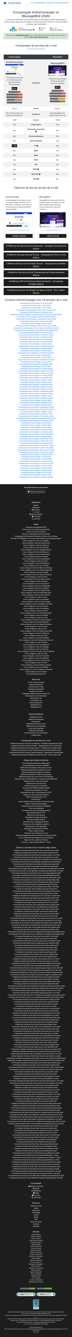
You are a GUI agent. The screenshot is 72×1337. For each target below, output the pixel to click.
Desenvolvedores (36, 714)
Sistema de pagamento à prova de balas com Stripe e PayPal (36, 835)
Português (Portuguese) (36, 1268)
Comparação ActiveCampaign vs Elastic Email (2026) (36, 346)
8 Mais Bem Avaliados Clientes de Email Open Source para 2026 (36, 1060)
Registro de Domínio (36, 691)
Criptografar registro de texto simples (36, 693)
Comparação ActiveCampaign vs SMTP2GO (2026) (36, 441)
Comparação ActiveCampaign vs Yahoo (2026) (36, 466)
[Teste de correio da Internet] (46, 1294)
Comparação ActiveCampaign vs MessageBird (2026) (36, 407)
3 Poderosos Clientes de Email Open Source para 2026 (36, 975)
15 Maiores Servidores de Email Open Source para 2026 (36, 959)
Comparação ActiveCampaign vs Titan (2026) (36, 457)
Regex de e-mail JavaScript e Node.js (36, 795)
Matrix (37, 1193)
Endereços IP (36, 721)
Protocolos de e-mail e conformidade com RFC (36, 792)
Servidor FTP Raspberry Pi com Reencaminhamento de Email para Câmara (36, 538)
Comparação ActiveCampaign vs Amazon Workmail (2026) (36, 317)
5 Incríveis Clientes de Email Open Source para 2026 (36, 1020)
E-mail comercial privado (36, 682)
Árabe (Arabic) (36, 1234)
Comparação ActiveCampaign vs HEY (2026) (36, 366)
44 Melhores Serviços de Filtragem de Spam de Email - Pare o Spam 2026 (36, 291)
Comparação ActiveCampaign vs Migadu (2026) (36, 411)
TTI (14, 146)
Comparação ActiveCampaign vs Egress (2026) (36, 344)
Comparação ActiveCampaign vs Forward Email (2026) (36, 353)
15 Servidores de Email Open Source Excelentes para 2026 (36, 882)
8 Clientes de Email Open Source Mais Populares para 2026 (36, 929)
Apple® (36, 505)
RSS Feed (37, 1197)
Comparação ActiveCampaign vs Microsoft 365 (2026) (36, 409)
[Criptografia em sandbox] (36, 131)
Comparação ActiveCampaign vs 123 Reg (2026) (36, 303)
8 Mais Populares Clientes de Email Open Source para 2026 (36, 1056)
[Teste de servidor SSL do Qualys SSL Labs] (14, 102)
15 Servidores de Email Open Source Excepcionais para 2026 (36, 877)
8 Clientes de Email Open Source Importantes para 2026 (36, 1096)
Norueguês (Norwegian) (36, 1264)
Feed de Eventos (36, 1206)
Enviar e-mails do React (36, 831)
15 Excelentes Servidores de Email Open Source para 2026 (36, 945)
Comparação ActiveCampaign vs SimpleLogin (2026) (36, 445)
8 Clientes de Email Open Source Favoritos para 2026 (36, 902)
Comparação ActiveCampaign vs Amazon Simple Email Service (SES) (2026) (36, 314)
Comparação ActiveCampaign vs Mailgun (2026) (36, 396)
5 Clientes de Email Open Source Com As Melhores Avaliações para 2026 (36, 1124)
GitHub (36, 1188)
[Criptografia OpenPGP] (39, 174)
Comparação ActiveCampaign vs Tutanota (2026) (36, 461)
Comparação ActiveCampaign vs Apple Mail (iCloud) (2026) (36, 319)
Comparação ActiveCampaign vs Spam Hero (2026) (36, 448)
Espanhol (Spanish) (36, 1272)
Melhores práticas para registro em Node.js (36, 772)
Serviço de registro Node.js (36, 819)
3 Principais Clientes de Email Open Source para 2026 (36, 938)
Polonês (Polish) (36, 1266)
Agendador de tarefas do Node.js (36, 817)
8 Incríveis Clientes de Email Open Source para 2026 (36, 956)
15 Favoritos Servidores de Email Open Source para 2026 (36, 1026)
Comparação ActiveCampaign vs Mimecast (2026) (36, 414)
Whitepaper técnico (36, 717)
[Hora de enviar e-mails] (37, 146)
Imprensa (36, 1224)
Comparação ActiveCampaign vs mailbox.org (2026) (36, 477)
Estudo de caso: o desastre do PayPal (36, 822)
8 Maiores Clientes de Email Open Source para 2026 (36, 961)
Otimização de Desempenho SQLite (36, 828)
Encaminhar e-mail (22, 35)
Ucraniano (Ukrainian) (36, 1280)
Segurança (36, 1210)
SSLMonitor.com (36, 707)
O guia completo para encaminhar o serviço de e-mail (36, 801)
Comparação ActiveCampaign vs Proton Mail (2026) (36, 434)
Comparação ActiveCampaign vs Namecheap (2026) (36, 416)
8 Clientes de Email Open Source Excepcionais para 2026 (36, 943)
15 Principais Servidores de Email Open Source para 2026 (36, 855)
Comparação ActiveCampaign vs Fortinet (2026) (36, 350)
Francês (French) (36, 1248)
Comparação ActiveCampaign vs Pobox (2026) (36, 425)
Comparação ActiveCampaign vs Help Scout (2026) (36, 371)
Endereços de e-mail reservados (36, 696)
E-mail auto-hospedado (36, 728)
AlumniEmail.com (36, 698)
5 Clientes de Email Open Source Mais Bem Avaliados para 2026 (36, 871)
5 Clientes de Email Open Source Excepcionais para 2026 (36, 880)
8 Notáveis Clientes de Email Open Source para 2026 (36, 1015)
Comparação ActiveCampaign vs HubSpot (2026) (36, 375)
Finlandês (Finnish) (36, 1246)
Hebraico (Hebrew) (36, 1252)
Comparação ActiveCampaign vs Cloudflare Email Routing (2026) (36, 330)
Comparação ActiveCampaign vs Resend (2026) (36, 436)
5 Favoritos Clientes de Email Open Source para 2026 (36, 1029)
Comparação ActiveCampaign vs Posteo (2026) (36, 427)
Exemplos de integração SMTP (36, 527)
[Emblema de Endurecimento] (36, 1304)
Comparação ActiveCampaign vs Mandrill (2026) (36, 405)
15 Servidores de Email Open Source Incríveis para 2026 (36, 891)
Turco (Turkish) (36, 1278)
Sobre (36, 1208)
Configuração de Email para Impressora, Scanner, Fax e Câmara (36, 536)
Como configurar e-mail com (36, 541)
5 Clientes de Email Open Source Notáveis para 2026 (36, 1142)
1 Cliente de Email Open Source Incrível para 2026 (36, 893)
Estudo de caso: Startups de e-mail (36, 833)
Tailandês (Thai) (36, 1276)
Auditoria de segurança (36, 719)
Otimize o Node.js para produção (36, 804)
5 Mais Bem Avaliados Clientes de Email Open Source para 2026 (36, 1051)
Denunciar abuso (36, 1222)
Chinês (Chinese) (36, 1236)
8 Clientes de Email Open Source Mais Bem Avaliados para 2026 (36, 925)
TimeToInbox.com (36, 700)
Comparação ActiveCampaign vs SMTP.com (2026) (36, 439)
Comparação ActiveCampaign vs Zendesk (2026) (36, 470)
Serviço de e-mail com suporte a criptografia (36, 806)
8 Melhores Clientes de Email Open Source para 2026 (36, 853)
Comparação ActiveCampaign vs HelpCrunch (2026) (36, 373)
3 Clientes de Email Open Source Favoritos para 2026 (36, 1155)
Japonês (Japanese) (36, 1260)
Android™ (36, 510)
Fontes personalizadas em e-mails (36, 790)
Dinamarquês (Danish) (36, 1240)
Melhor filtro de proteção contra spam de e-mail (36, 767)
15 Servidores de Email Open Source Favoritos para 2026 (36, 900)
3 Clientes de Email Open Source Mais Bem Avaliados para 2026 (36, 862)
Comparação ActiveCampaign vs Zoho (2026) (36, 472)
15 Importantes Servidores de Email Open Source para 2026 (36, 1031)
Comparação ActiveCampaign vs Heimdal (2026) (36, 369)
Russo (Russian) (36, 1270)
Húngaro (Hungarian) (36, 1254)
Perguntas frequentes (61, 3)
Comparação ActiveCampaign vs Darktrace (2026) (36, 337)
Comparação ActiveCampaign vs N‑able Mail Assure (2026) (36, 418)
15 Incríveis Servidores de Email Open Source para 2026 (36, 954)
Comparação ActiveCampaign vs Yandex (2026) (36, 468)
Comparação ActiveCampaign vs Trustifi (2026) (36, 459)
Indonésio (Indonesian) (36, 1256)
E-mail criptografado (38, 3)
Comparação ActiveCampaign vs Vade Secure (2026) (36, 463)
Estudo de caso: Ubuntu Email (36, 783)
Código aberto (36, 735)
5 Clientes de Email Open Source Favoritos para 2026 (36, 965)
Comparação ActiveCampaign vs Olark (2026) (36, 423)
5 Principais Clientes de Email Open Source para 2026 (36, 875)
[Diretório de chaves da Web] (38, 179)
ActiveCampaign (14, 62)
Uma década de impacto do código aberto (36, 763)
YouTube (37, 1195)
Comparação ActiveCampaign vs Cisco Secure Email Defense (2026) (36, 328)
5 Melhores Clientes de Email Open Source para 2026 (36, 898)
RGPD (36, 1217)
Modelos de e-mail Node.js (36, 815)
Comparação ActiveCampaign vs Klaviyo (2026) (36, 382)
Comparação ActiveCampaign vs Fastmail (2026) (36, 348)
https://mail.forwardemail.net (39, 37)
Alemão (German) (36, 1250)
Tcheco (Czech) (36, 1238)
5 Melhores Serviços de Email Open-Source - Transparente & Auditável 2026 (36, 265)
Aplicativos (36, 502)
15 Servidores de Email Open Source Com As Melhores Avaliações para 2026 (36, 1121)
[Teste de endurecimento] (14, 92)
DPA (36, 1219)
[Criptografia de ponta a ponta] (38, 169)
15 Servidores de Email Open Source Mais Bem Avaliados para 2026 (36, 859)
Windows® (36, 507)
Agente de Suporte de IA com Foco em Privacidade (36, 777)
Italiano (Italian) (36, 1258)
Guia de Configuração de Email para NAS (36, 534)
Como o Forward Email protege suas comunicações (36, 837)
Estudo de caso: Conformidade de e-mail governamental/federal (36, 779)
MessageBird (57, 63)
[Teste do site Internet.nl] (14, 94)
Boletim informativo (37, 1186)
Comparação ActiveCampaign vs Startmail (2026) (36, 454)
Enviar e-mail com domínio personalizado (36, 529)
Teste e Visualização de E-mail (36, 797)
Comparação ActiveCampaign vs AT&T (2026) (36, 308)
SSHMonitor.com (36, 705)
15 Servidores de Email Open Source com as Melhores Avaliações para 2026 (36, 932)
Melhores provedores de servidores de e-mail (36, 770)
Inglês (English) (36, 1244)
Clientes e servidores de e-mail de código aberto (36, 847)
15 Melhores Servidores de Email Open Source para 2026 (36, 850)
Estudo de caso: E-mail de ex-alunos (36, 781)
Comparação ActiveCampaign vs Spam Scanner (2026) (36, 450)
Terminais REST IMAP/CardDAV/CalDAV (36, 788)
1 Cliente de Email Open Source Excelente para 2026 (36, 884)
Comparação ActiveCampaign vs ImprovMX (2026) (36, 378)
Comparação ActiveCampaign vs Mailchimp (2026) (36, 389)
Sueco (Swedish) (36, 1274)
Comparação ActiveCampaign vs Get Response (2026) (36, 359)
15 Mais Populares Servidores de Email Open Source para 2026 (36, 1054)
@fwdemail (37, 1191)
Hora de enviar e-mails (36, 687)
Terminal (37, 519)
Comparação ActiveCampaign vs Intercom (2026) (36, 380)
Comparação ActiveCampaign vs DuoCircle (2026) (36, 341)
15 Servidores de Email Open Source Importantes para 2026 (36, 905)
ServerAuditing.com (36, 702)
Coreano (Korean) (36, 1262)
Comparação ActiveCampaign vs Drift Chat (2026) (36, 339)
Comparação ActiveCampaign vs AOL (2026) (36, 305)
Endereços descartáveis (36, 689)
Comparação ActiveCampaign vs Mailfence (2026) (36, 393)
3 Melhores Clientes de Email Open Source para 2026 (36, 979)
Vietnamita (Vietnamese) (36, 1282)
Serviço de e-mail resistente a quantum (36, 824)
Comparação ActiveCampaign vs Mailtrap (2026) (36, 402)
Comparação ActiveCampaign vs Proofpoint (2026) (36, 432)
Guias (36, 524)
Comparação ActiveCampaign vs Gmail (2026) (36, 362)
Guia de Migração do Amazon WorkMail (36, 765)
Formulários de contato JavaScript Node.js (36, 810)
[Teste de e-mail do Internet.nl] (14, 97)
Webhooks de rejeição (36, 730)
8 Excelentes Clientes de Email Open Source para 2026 (36, 947)
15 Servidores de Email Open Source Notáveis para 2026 (36, 886)
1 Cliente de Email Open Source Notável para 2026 (36, 889)
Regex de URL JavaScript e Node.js (36, 840)
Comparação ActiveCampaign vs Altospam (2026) (36, 312)
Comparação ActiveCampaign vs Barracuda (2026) (36, 321)
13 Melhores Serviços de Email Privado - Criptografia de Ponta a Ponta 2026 (36, 256)
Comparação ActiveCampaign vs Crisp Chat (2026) (36, 332)
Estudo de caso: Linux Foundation (36, 786)
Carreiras (36, 1226)
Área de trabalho (37, 514)
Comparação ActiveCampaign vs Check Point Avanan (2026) (36, 326)
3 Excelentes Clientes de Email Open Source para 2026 (36, 1137)
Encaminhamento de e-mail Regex (36, 733)
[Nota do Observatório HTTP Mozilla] (14, 100)
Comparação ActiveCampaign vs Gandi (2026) (36, 357)
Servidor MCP (36, 799)
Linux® (37, 512)
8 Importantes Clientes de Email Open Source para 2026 (36, 1033)
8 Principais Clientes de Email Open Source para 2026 (36, 857)
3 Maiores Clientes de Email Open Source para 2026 (36, 1151)
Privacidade (49, 3)
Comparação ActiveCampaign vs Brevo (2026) (36, 323)
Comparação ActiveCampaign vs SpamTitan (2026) (36, 452)
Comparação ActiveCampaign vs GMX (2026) (36, 355)
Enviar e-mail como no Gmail (36, 532)
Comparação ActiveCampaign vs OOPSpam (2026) (36, 420)
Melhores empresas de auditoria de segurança (36, 774)
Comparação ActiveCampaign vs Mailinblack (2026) (36, 398)
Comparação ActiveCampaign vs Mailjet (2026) (36, 400)
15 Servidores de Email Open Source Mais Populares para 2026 (36, 864)
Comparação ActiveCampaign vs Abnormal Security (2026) (36, 310)
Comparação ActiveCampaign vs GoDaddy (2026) (36, 364)
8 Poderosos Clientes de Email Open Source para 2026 (36, 911)
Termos (36, 1215)
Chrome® (37, 516)
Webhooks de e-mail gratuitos (36, 726)
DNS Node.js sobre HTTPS (36, 813)
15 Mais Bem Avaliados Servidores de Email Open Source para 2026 (36, 1049)
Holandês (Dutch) (36, 1242)
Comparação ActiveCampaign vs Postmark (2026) (36, 429)
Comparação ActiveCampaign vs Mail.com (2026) (36, 387)
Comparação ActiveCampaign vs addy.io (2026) (36, 475)
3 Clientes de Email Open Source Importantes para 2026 (36, 907)
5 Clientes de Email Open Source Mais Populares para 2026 (36, 866)
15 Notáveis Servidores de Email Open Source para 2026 (36, 1013)
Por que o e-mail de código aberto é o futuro (36, 842)
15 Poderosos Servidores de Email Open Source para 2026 (36, 909)
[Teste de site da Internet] (26, 1294)
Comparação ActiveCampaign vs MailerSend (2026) (36, 391)
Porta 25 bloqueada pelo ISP (36, 674)
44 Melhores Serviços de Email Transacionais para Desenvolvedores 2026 (36, 273)
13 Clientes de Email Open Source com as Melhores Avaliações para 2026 (36, 934)
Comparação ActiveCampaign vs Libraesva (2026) (36, 384)
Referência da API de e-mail (36, 724)
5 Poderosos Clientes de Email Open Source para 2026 (36, 1101)
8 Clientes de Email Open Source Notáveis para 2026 (36, 952)
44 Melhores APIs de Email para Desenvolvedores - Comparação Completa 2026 (36, 282)
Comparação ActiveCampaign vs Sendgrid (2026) (36, 443)
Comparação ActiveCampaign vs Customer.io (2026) (36, 335)
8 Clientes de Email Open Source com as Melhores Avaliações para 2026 (36, 997)
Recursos (36, 679)
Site (15, 88)
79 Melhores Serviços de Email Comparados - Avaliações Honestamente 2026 (36, 247)
